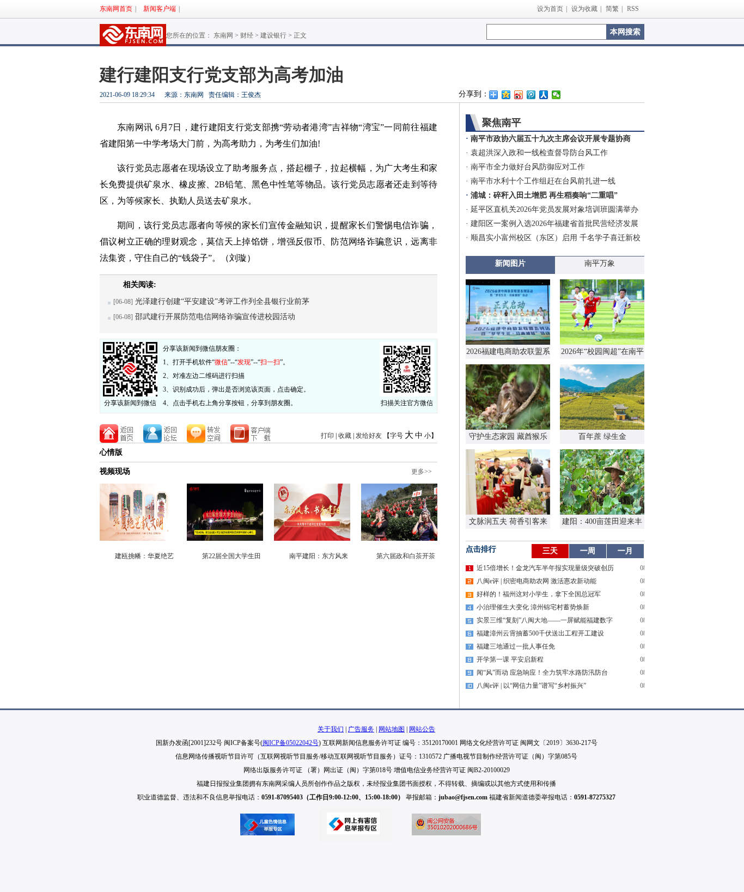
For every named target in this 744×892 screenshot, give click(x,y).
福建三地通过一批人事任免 (516, 646)
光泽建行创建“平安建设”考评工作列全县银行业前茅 (222, 301)
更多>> (421, 471)
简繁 (612, 9)
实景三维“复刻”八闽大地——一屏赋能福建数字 (545, 620)
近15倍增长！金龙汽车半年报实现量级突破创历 (545, 568)
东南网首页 (116, 9)
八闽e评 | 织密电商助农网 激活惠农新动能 (536, 581)
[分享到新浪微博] (518, 94)
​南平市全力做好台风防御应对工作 (528, 167)
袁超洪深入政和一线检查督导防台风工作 (539, 153)
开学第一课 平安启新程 (510, 659)
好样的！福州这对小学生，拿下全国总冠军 (539, 594)
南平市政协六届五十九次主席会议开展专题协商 (551, 139)
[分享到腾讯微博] (531, 94)
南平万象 (599, 263)
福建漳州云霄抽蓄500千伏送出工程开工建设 (540, 633)
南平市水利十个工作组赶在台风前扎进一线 (543, 181)
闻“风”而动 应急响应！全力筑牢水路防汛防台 (542, 672)
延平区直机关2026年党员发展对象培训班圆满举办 (554, 209)
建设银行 (273, 35)
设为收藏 (584, 9)
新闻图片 (510, 263)
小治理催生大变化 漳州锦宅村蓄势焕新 (533, 607)
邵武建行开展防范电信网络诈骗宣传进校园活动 (215, 317)
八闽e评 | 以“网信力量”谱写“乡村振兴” (531, 685)
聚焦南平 (501, 122)
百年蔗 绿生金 (602, 436)
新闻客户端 (159, 9)
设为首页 (550, 9)
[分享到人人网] (543, 94)
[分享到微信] (556, 94)
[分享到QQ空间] (506, 94)
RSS (633, 9)
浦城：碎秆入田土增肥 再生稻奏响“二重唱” (544, 195)
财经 (246, 35)
